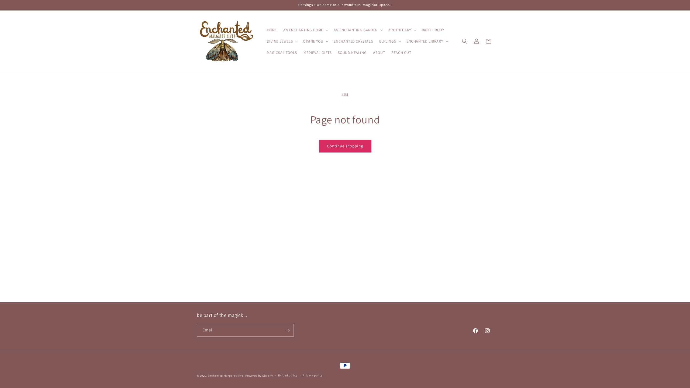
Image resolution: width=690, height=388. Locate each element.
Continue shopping (345, 145)
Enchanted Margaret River (226, 375)
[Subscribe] (288, 330)
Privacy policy (313, 375)
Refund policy (287, 375)
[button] (305, 30)
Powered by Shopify (259, 375)
